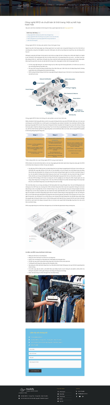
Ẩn (39, 32)
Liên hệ (66, 7)
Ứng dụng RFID (72, 4)
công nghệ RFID (69, 28)
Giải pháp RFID (60, 4)
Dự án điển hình (84, 4)
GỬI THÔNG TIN (35, 370)
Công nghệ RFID (48, 4)
